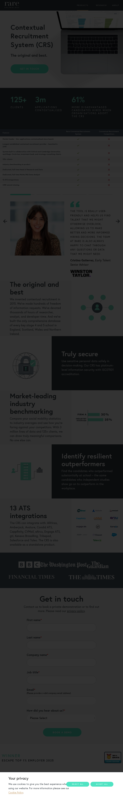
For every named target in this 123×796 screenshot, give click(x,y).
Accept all (102, 784)
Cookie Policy (15, 792)
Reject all (77, 784)
